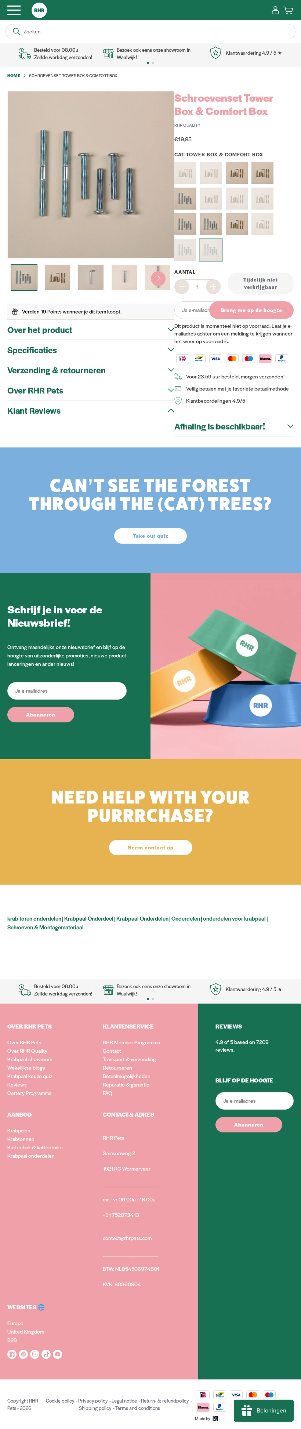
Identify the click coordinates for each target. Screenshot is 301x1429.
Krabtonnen (21, 1138)
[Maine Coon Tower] (211, 224)
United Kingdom (25, 1331)
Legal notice (124, 1400)
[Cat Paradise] (185, 173)
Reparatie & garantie (126, 1084)
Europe (15, 1323)
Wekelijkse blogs (26, 1067)
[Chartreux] (185, 199)
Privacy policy (93, 1400)
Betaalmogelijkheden (126, 1076)
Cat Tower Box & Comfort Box (218, 154)
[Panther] (237, 224)
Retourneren (117, 1067)
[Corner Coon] (211, 199)
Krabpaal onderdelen (31, 1155)
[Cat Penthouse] (211, 173)
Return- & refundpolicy (165, 1400)
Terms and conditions (137, 1407)
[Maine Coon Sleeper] (185, 224)
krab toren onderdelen (34, 918)
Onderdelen (185, 918)
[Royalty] (185, 250)
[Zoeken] (16, 31)
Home (13, 75)
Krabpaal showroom (29, 1059)
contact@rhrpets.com (127, 1237)
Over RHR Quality (27, 1050)
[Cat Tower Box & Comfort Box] (211, 250)
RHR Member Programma (131, 1042)
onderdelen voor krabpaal (234, 918)
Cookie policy (60, 1400)
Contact (112, 1050)
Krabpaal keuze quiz (29, 1076)
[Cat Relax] (237, 173)
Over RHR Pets (24, 1042)
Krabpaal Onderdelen (142, 918)
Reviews (17, 1084)
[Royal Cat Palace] (262, 224)
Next (158, 278)
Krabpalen (18, 1130)
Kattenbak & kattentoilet (35, 1147)
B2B (12, 1339)
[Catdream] (262, 173)
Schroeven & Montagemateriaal (45, 927)
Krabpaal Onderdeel (88, 918)
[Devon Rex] (237, 199)
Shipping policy (95, 1407)
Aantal (185, 271)
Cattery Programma (29, 1092)
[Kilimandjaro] (262, 199)
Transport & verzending (129, 1059)
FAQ (107, 1092)
